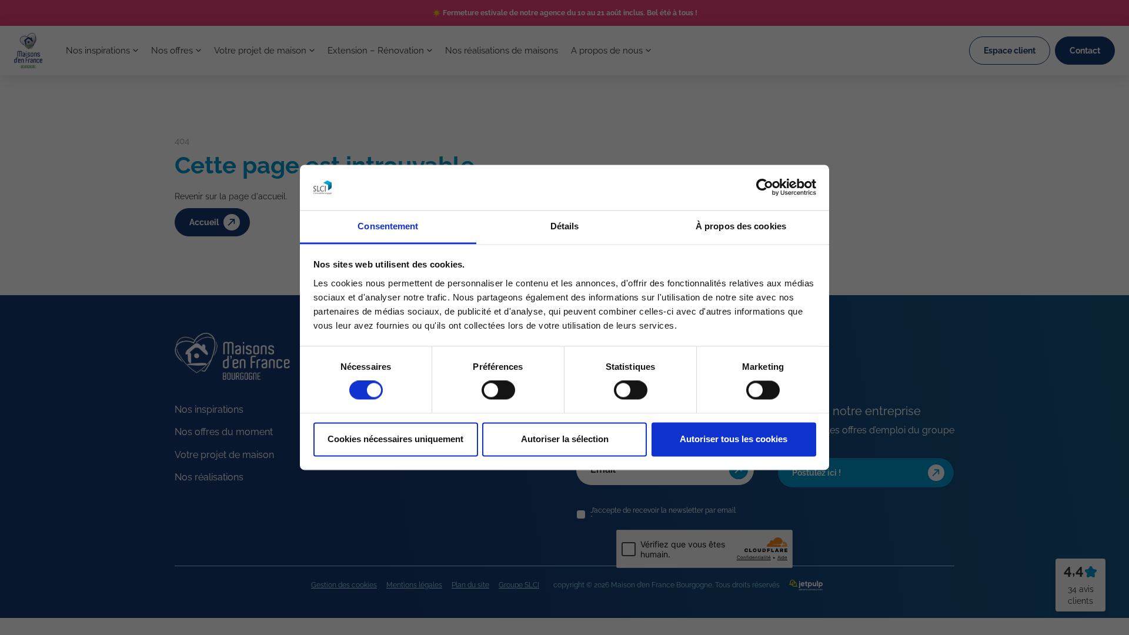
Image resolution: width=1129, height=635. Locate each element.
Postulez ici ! (816, 472)
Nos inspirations (98, 50)
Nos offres (172, 50)
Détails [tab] (564, 226)
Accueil (204, 222)
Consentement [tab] (388, 226)
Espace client (1010, 50)
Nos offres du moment (224, 431)
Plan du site (470, 585)
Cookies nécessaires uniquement (395, 439)
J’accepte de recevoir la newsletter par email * (663, 514)
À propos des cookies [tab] (741, 226)
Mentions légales (414, 585)
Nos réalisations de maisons (501, 50)
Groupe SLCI (519, 585)
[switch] (498, 390)
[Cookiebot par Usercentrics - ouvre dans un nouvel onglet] (764, 187)
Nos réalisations (209, 477)
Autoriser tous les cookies (733, 439)
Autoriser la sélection (565, 439)
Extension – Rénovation (376, 50)
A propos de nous (607, 50)
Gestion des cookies (344, 585)
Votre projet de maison (260, 50)
